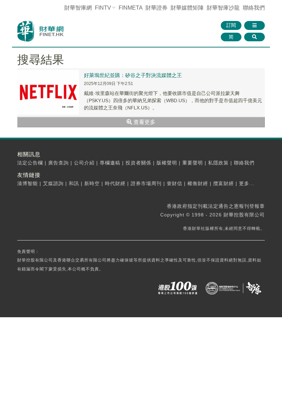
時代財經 (115, 183)
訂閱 (231, 25)
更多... (246, 183)
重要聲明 (192, 162)
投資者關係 (138, 162)
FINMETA (130, 8)
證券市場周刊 (146, 183)
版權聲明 (166, 162)
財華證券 (156, 8)
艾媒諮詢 (53, 183)
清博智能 (27, 183)
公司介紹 (84, 162)
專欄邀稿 (110, 162)
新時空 (92, 183)
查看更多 (143, 122)
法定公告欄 (30, 162)
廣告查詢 (58, 162)
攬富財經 (223, 183)
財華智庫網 (78, 8)
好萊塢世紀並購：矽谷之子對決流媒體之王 (133, 75)
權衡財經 (197, 183)
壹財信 (174, 183)
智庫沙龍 (223, 8)
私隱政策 (218, 162)
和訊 (74, 183)
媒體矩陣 (187, 8)
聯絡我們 (254, 8)
